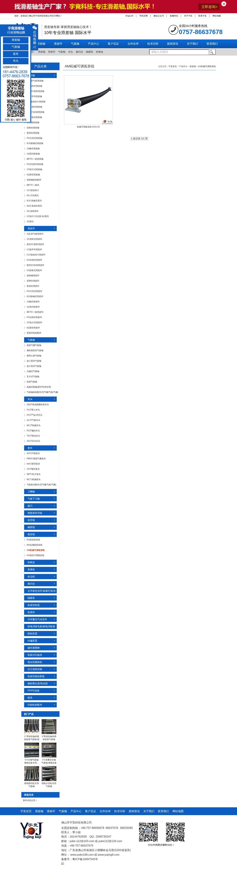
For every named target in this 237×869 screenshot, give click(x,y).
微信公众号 (159, 16)
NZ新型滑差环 (33, 328)
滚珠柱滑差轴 (33, 128)
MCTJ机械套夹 (34, 479)
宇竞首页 (172, 66)
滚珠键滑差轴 (33, 122)
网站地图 (217, 16)
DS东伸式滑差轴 (34, 107)
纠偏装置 (32, 640)
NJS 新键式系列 (34, 200)
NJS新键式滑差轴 (35, 143)
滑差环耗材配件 (34, 333)
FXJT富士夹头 (33, 410)
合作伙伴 (105, 811)
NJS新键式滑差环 (35, 296)
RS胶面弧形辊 (33, 539)
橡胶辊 (31, 527)
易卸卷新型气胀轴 (35, 350)
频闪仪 (79, 51)
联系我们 (163, 811)
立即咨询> (209, 7)
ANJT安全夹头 (33, 441)
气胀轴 (61, 51)
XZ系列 (30, 221)
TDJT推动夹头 (33, 436)
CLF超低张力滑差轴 (36, 101)
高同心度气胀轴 (34, 355)
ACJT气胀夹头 (33, 420)
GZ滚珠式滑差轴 (34, 117)
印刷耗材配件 (35, 704)
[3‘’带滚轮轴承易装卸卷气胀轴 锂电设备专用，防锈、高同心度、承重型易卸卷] (31, 733)
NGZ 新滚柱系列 (34, 206)
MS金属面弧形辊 (34, 545)
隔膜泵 (89, 51)
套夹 (30, 448)
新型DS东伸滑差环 (35, 265)
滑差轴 (41, 51)
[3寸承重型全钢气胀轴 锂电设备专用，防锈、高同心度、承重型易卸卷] (49, 757)
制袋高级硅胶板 (36, 676)
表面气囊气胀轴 (34, 345)
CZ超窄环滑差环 (34, 249)
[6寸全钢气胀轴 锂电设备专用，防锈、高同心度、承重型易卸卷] (31, 757)
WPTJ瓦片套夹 (34, 474)
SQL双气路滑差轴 (35, 81)
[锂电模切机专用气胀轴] (31, 780)
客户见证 (90, 811)
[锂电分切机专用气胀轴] (49, 780)
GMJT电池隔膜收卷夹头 (38, 404)
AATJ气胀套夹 (33, 453)
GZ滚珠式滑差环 (34, 270)
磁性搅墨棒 (34, 647)
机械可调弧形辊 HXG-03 (88, 127)
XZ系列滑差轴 (33, 154)
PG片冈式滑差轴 (34, 138)
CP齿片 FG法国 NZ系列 (38, 216)
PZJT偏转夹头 (33, 430)
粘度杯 (31, 612)
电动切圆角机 (35, 662)
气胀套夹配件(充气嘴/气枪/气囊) (41, 484)
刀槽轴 (31, 491)
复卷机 (31, 569)
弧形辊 (31, 534)
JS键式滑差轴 (33, 148)
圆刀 (30, 505)
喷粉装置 (32, 633)
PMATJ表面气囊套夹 (36, 458)
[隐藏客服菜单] (15, 93)
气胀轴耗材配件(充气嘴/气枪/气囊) (42, 392)
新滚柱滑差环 (33, 286)
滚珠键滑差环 (33, 275)
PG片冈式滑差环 (34, 291)
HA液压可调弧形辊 (35, 555)
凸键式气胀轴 (33, 371)
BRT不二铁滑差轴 (35, 159)
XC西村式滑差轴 (34, 86)
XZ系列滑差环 (33, 307)
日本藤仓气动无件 (37, 619)
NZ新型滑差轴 (33, 174)
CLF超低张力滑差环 (36, 255)
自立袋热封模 (35, 669)
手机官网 (143, 16)
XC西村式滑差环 (34, 239)
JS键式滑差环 (33, 301)
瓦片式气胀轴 (33, 376)
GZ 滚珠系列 (32, 211)
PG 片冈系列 (33, 195)
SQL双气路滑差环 (35, 234)
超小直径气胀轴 (34, 361)
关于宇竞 (188, 16)
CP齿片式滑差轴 (34, 169)
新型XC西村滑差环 (35, 244)
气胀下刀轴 (34, 498)
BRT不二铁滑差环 (35, 312)
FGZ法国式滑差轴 (35, 164)
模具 (30, 697)
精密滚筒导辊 (35, 513)
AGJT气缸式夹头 (34, 415)
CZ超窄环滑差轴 (34, 96)
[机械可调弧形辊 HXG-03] (88, 124)
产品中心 (183, 66)
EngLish (129, 16)
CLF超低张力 (33, 190)
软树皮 (99, 51)
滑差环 (51, 51)
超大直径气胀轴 (34, 366)
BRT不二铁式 (33, 185)
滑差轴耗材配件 (34, 180)
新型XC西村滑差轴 (35, 91)
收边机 (31, 576)
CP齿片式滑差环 (34, 322)
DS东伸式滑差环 (34, 260)
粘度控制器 (34, 605)
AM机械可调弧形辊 (207, 66)
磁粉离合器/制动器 (38, 683)
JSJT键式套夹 (33, 469)
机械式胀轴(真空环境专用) (39, 387)
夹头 (70, 51)
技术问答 (119, 811)
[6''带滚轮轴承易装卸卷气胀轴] (49, 733)
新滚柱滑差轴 (33, 133)
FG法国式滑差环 (34, 317)
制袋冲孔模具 (35, 655)
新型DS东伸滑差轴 (35, 112)
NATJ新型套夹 (33, 464)
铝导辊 (31, 520)
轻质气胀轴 (32, 382)
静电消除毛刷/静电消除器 (41, 626)
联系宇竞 (202, 16)
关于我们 (148, 811)
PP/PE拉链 (33, 690)
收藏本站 (174, 16)
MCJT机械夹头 (34, 425)
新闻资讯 (134, 811)
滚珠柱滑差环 (33, 281)
